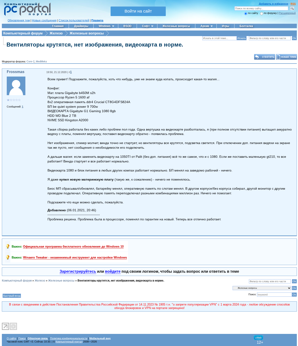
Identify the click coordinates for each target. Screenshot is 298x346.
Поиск (22, 338)
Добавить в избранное (273, 3)
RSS (293, 3)
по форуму (271, 13)
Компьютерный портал (69, 341)
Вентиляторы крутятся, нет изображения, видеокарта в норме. (95, 44)
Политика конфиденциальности (68, 338)
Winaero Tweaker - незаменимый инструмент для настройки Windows (75, 257)
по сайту (253, 13)
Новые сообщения (44, 20)
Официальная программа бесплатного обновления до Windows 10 (73, 246)
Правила (97, 20)
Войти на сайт (138, 11)
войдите (113, 271)
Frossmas (15, 72)
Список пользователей (74, 20)
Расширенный (287, 13)
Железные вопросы (87, 33)
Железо (56, 33)
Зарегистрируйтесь (78, 271)
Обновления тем (19, 20)
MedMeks (41, 61)
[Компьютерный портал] (26, 15)
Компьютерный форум (23, 33)
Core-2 (30, 61)
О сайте (11, 338)
